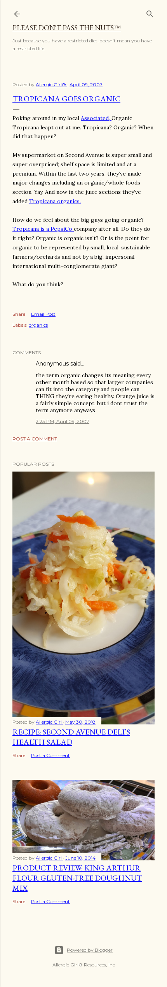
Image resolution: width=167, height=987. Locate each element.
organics (38, 325)
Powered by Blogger (90, 950)
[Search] (150, 12)
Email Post (43, 314)
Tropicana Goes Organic (66, 99)
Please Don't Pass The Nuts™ (66, 27)
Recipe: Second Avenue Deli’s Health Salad (71, 737)
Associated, (96, 118)
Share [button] (18, 314)
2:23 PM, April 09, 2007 (62, 421)
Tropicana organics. (55, 201)
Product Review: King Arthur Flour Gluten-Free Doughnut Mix (77, 878)
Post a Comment (34, 439)
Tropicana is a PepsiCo (43, 228)
